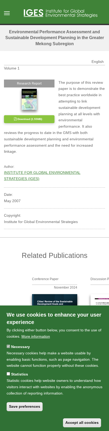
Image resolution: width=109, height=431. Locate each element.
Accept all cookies (82, 422)
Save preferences (24, 406)
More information (35, 336)
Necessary (20, 347)
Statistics (19, 374)
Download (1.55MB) (29, 119)
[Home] (60, 13)
